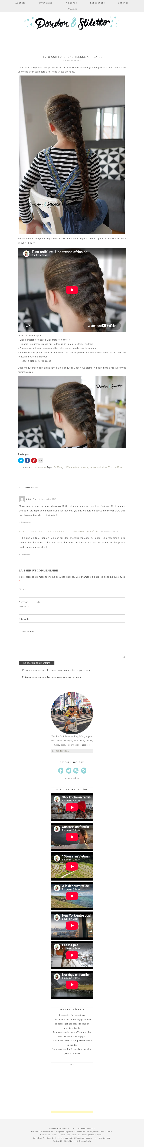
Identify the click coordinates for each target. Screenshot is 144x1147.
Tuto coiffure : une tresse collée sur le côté (58, 531)
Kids (34, 467)
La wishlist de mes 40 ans (72, 1015)
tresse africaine (98, 467)
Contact (123, 3)
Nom (22, 589)
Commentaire (26, 631)
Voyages (72, 9)
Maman (42, 467)
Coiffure (58, 467)
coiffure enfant (72, 467)
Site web (24, 619)
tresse (84, 467)
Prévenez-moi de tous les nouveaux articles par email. (52, 677)
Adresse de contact (29, 604)
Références (97, 3)
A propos (71, 3)
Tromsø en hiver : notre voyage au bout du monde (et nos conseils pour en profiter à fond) (72, 1023)
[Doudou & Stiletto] (72, 27)
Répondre (25, 522)
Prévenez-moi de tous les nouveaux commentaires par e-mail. (56, 670)
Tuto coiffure (115, 467)
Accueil (20, 3)
